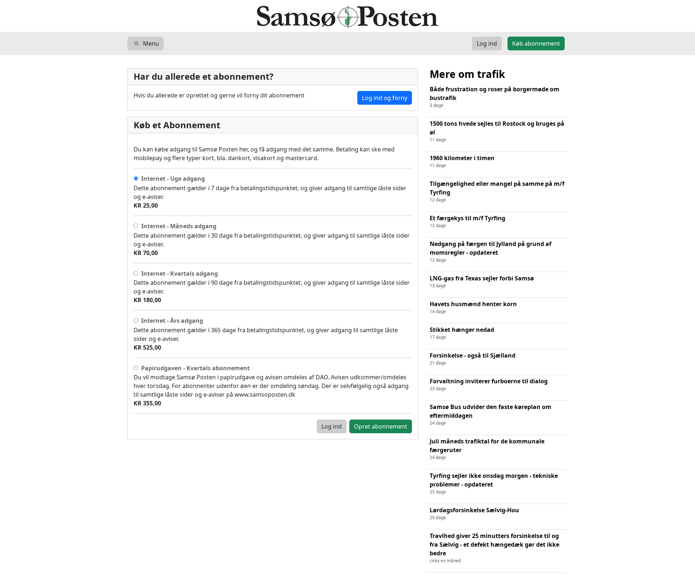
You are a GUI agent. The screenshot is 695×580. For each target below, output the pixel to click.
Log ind (331, 426)
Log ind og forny (384, 98)
